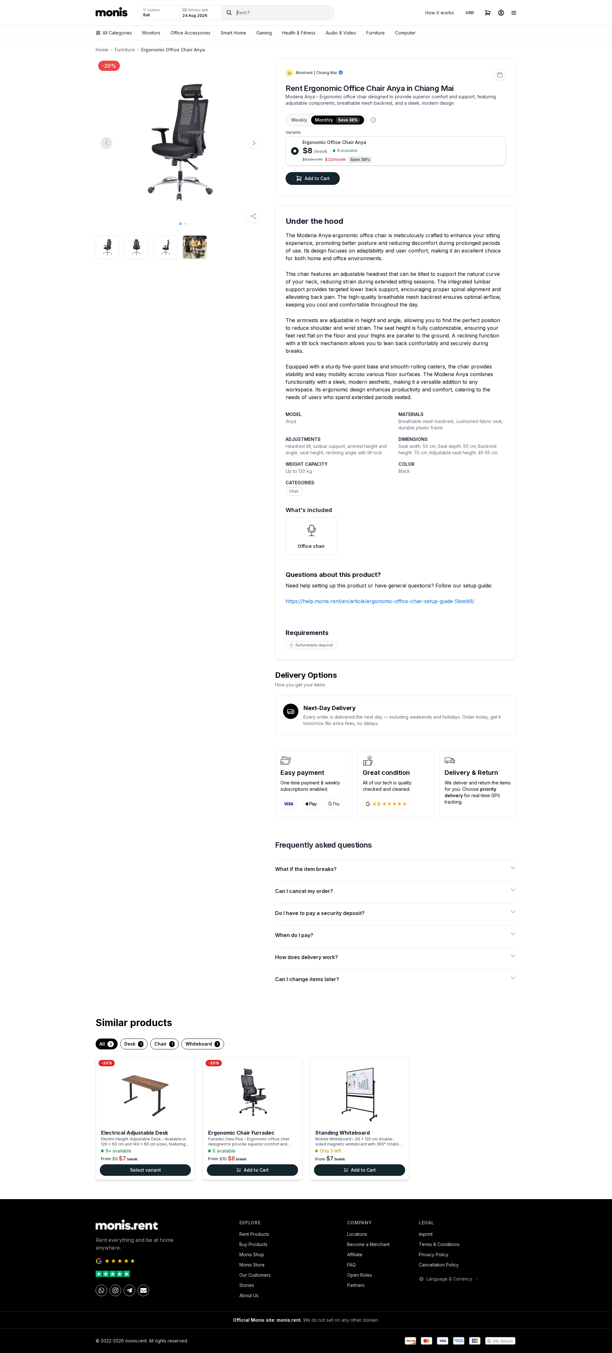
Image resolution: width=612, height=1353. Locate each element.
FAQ (351, 1264)
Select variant (145, 1170)
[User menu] (501, 13)
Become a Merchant (368, 1244)
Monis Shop (251, 1254)
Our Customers (255, 1275)
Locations (357, 1234)
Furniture (125, 49)
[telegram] (129, 1290)
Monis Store (252, 1264)
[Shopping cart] (487, 13)
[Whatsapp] (101, 1290)
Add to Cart (317, 178)
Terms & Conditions (439, 1244)
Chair (294, 491)
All (105, 1044)
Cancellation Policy (439, 1264)
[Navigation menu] (514, 13)
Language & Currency (449, 1278)
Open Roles (359, 1275)
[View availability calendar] (500, 75)
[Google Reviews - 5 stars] (162, 1261)
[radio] (396, 151)
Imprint (426, 1234)
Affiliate (354, 1254)
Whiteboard (202, 1044)
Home (102, 49)
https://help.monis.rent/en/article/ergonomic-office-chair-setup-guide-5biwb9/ (380, 601)
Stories (246, 1285)
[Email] (143, 1290)
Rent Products (254, 1234)
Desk (133, 1044)
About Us (249, 1295)
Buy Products (253, 1244)
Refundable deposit (314, 645)
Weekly (299, 120)
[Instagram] (115, 1290)
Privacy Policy (433, 1254)
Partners (356, 1285)
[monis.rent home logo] (111, 13)
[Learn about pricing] (373, 120)
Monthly (336, 120)
